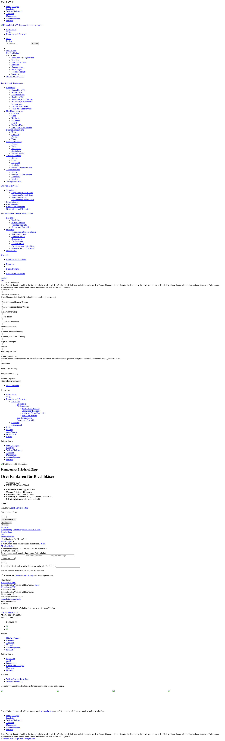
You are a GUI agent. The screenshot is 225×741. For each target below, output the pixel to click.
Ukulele (14, 179)
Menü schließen (12, 53)
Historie (9, 21)
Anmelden (16, 58)
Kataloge (10, 9)
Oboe (13, 116)
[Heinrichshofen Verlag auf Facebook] (7, 626)
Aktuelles (10, 13)
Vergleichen (6, 522)
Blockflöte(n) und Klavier (22, 99)
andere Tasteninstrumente (21, 167)
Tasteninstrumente (13, 155)
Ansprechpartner (13, 18)
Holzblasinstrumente (14, 111)
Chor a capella (12, 204)
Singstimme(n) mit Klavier (22, 192)
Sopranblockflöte (18, 90)
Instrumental (11, 394)
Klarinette (15, 118)
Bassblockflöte (17, 97)
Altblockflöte (16, 92)
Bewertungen (19, 530)
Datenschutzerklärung (24, 575)
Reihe (8, 427)
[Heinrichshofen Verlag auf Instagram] (7, 629)
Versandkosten (47, 711)
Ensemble (10, 218)
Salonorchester (17, 243)
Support (9, 650)
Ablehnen (5, 739)
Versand (9, 645)
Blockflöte (10, 88)
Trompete (15, 134)
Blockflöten (16, 220)
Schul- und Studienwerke (21, 109)
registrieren (29, 58)
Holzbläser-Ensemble (30, 408)
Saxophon (15, 120)
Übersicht (15, 60)
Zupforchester (17, 241)
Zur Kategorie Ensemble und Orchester (17, 213)
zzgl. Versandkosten (19, 508)
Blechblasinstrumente (15, 130)
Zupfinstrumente (13, 170)
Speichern (6, 580)
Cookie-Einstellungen (15, 665)
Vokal (8, 397)
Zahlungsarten (17, 67)
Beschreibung (6, 530)
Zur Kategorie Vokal (9, 186)
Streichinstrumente (13, 141)
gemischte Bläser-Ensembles (33, 413)
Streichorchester (18, 236)
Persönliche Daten (18, 62)
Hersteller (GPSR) (33, 530)
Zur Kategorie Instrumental (12, 83)
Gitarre (14, 172)
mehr (3, 534)
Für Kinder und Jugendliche (23, 246)
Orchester (10, 229)
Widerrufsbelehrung (14, 11)
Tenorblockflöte (17, 95)
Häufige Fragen (12, 6)
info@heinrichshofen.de (11, 599)
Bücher (9, 437)
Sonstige (9, 429)
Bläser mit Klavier (29, 415)
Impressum (10, 658)
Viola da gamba (17, 153)
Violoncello (16, 148)
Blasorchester (17, 239)
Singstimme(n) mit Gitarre (22, 195)
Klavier (14, 158)
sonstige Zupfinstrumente (21, 174)
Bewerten (5, 527)
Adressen (15, 65)
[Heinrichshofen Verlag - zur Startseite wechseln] (21, 25)
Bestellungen (16, 69)
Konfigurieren (29, 739)
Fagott (14, 123)
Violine (14, 144)
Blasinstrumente (18, 222)
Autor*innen (11, 432)
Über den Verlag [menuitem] (12, 11)
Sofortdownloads (18, 72)
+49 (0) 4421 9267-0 (9, 613)
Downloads (11, 434)
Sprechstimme (12, 202)
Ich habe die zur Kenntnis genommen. (29, 575)
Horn (13, 132)
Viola (13, 146)
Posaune (14, 137)
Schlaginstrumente (13, 181)
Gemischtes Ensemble (20, 227)
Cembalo (15, 165)
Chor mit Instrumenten (15, 207)
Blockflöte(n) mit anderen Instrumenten (22, 103)
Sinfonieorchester (18, 234)
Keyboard (15, 163)
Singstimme (11, 190)
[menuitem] (115, 6)
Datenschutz (11, 16)
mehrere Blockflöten (19, 106)
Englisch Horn (17, 125)
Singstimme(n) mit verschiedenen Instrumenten (22, 198)
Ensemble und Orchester (16, 399)
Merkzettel (15, 74)
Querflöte (15, 113)
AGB (8, 661)
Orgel (13, 160)
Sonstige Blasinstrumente (21, 127)
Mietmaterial (11, 251)
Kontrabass (16, 151)
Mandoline (15, 177)
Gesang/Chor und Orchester (17, 209)
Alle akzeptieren (16, 739)
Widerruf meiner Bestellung (17, 679)
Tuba (13, 139)
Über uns (10, 668)
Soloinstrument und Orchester (23, 232)
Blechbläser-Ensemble (31, 411)
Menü (8, 38)
